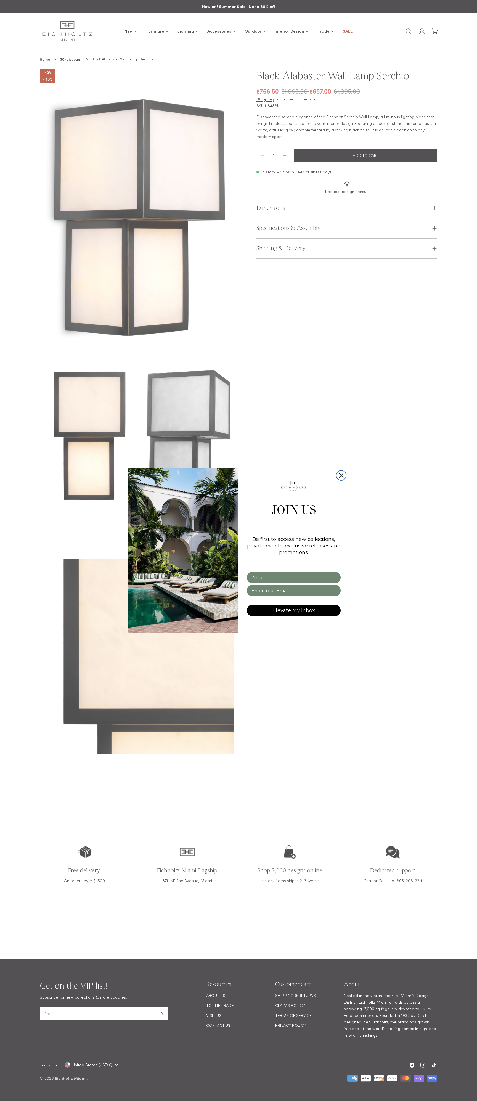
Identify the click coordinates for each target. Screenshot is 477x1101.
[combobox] (292, 577)
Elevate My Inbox (293, 610)
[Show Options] (335, 577)
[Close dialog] (341, 475)
